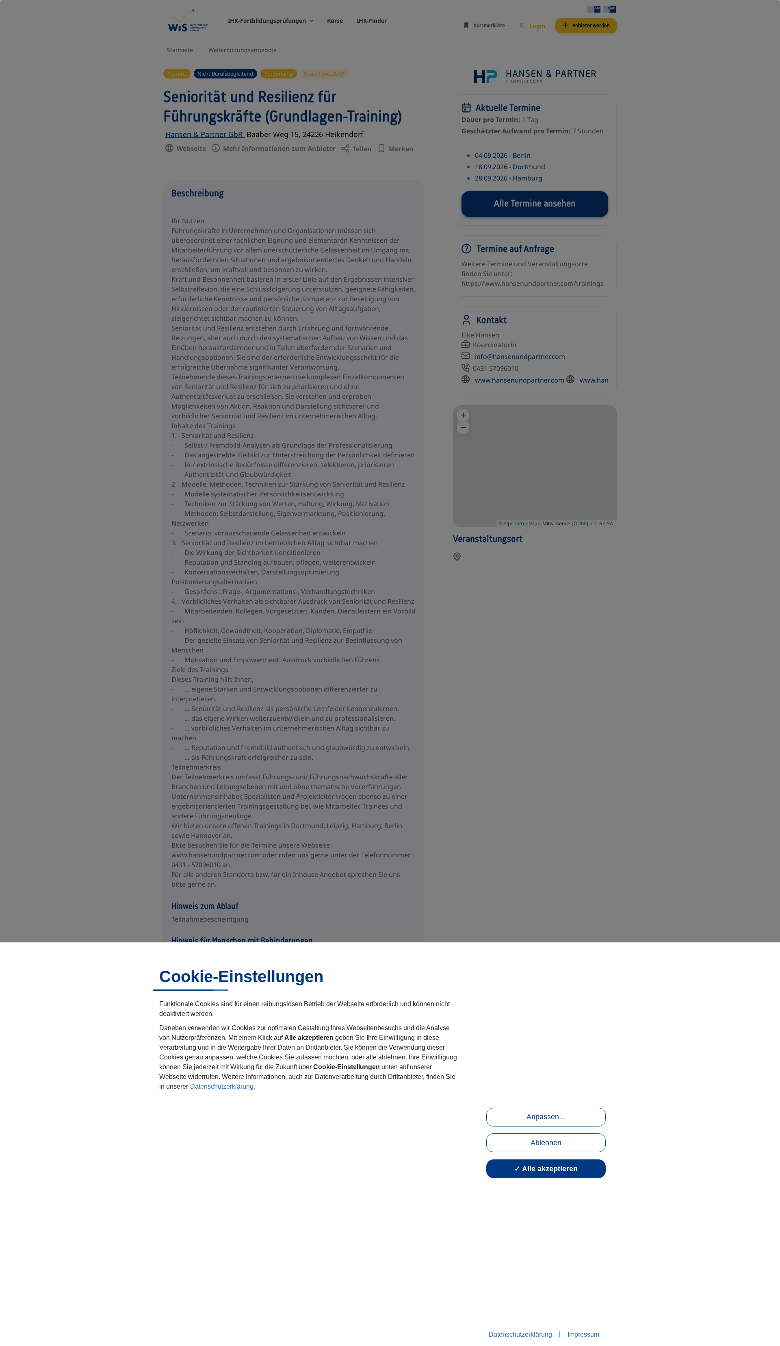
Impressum (583, 1334)
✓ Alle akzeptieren (546, 1169)
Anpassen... (545, 1117)
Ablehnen (546, 1143)
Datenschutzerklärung (222, 1086)
